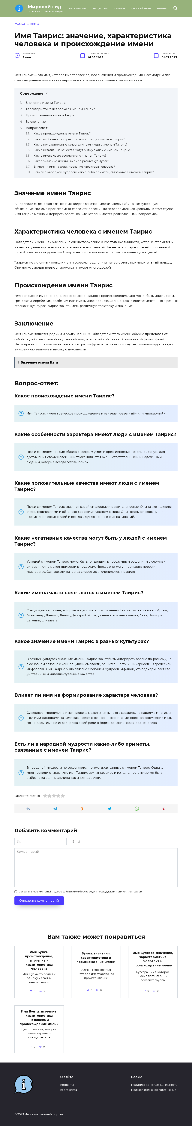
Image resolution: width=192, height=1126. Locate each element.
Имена (162, 8)
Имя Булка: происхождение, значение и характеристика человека (39, 960)
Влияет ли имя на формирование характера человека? (74, 166)
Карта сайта (68, 1090)
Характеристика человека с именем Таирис (60, 109)
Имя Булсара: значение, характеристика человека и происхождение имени (153, 959)
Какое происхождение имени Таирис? (62, 133)
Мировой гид (44, 6)
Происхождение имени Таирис (51, 115)
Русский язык (141, 8)
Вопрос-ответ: (37, 128)
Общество (100, 8)
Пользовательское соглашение (153, 1090)
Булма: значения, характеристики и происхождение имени (95, 958)
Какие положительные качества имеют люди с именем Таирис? (81, 144)
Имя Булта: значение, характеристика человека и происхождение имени (39, 1018)
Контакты (67, 1084)
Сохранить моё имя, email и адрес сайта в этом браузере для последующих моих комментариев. (80, 891)
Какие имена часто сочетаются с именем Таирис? (70, 155)
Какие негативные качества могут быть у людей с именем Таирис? (82, 150)
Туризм (119, 8)
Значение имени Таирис (45, 103)
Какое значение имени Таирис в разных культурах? (71, 161)
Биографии (77, 8)
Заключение (36, 121)
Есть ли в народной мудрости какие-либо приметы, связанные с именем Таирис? (94, 172)
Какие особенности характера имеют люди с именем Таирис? (79, 139)
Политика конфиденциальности (154, 1084)
